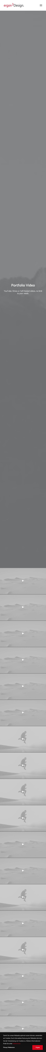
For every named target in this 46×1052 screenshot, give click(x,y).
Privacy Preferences (9, 1047)
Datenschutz (17, 1043)
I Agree (38, 1047)
